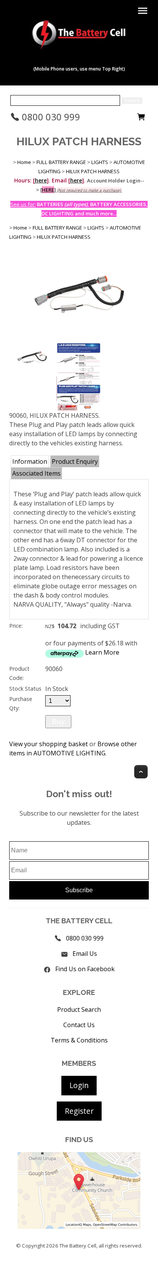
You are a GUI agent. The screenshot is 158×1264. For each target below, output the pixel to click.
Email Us (84, 953)
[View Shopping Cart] (141, 119)
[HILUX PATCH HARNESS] (79, 338)
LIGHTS (99, 162)
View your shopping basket (48, 744)
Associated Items (36, 473)
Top (141, 771)
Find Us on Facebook (85, 969)
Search (132, 100)
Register (79, 1111)
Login (79, 1085)
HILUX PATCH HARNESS (93, 171)
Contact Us (79, 1025)
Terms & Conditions (79, 1040)
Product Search (79, 1009)
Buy (58, 721)
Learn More (102, 652)
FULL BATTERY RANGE (61, 162)
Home (24, 162)
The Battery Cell (77, 1245)
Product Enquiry (75, 461)
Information (29, 461)
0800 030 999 (50, 116)
